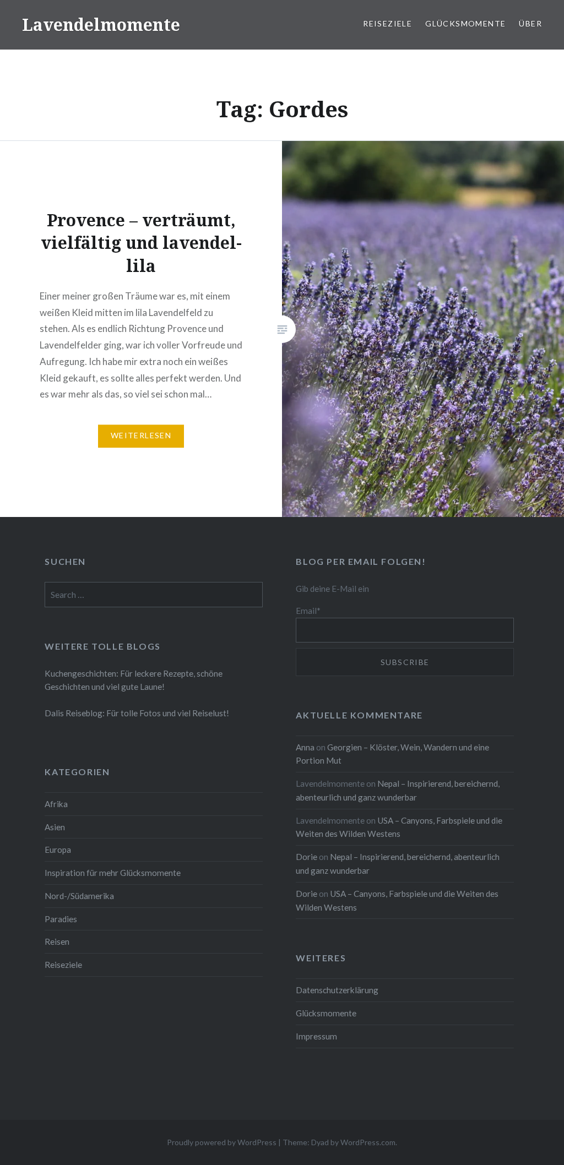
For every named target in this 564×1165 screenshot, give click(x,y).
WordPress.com (367, 1142)
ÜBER (530, 23)
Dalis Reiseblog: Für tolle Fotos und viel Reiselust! (137, 713)
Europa (58, 849)
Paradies (61, 919)
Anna (305, 747)
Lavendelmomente (101, 24)
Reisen (57, 941)
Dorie (306, 857)
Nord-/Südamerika (79, 896)
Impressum (316, 1036)
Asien (55, 827)
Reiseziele (387, 23)
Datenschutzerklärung (337, 990)
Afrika (56, 804)
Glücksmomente (465, 23)
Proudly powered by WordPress (221, 1142)
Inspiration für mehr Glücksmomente (113, 873)
